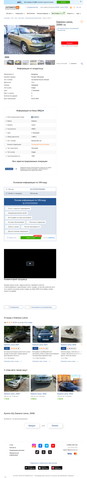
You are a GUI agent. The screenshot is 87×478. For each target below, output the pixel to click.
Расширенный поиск (32, 7)
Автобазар (7, 18)
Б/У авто (9, 13)
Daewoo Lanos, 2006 (12, 394)
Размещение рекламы (17, 450)
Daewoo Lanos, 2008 (38, 394)
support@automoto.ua (70, 450)
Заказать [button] (63, 2)
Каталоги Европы (42, 13)
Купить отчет (33, 237)
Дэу (16, 18)
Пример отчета (12, 237)
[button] (53, 39)
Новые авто (19, 13)
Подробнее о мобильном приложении (43, 463)
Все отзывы (58, 13)
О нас (11, 445)
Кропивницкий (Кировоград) (33, 18)
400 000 (57, 7)
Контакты (13, 447)
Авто (12, 18)
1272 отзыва (28, 322)
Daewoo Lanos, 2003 (65, 394)
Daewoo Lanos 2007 (11, 345)
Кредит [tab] (32, 425)
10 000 (66, 7)
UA (77, 7)
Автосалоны (31, 13)
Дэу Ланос (21, 18)
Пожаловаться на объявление (41, 307)
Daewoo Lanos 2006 (68, 345)
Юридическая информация (14, 454)
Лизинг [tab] (55, 425)
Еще (78, 13)
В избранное (14, 307)
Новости (70, 13)
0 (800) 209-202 (72, 445)
